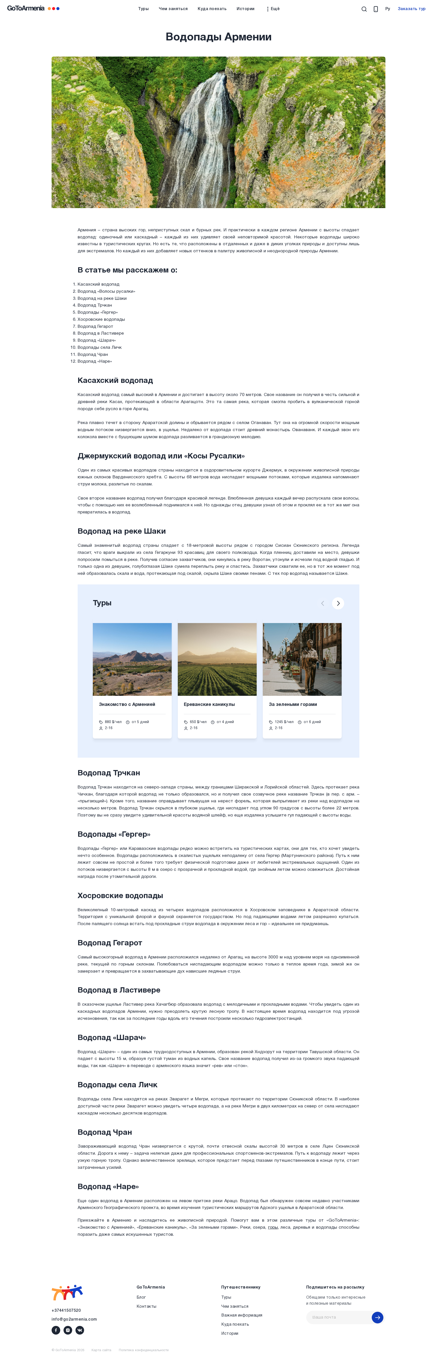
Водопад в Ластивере (101, 333)
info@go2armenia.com (74, 1319)
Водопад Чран (93, 355)
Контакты (147, 1306)
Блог (141, 1297)
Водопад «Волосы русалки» (106, 291)
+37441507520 (66, 1311)
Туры (143, 9)
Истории (246, 9)
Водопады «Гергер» (98, 312)
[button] (323, 603)
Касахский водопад (98, 284)
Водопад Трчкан (95, 305)
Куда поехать (212, 9)
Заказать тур (412, 9)
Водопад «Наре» (95, 361)
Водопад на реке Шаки (102, 299)
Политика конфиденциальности (144, 1350)
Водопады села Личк (100, 348)
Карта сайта (101, 1350)
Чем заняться (173, 9)
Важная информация (242, 1315)
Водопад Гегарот (95, 327)
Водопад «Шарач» (97, 340)
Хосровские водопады (101, 320)
